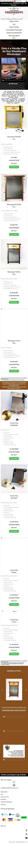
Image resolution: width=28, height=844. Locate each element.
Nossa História (14, 27)
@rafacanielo (13, 83)
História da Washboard (14, 33)
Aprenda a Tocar (5, 797)
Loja (14, 24)
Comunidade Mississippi (14, 30)
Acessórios (3, 799)
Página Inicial (4, 792)
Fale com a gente (14, 36)
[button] (2, 690)
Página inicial (14, 21)
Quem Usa (3, 804)
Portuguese (19, 1)
